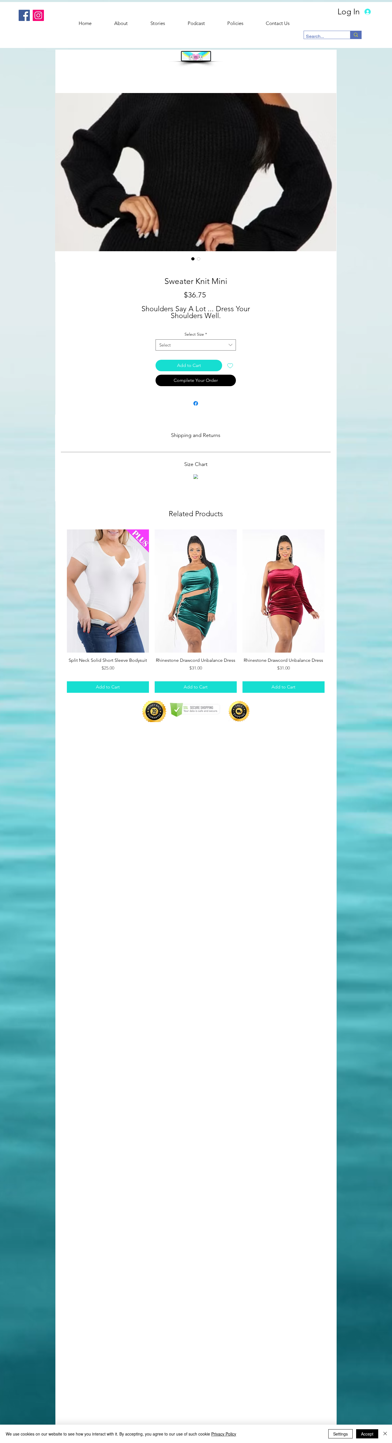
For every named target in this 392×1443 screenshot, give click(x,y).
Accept (367, 1434)
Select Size (196, 334)
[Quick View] (108, 591)
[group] (195, 611)
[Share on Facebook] (195, 403)
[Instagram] (38, 15)
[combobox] (196, 345)
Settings (340, 1434)
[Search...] (355, 35)
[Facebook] (24, 15)
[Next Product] (332, 590)
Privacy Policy (223, 1434)
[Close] (385, 1433)
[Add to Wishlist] (230, 365)
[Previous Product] (58, 590)
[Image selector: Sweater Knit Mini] (193, 259)
